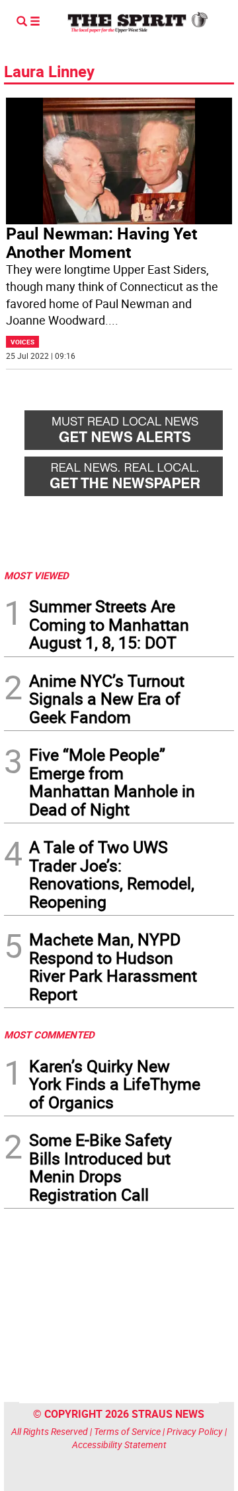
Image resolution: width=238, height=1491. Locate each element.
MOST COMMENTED (49, 1034)
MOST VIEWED (36, 575)
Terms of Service (127, 1431)
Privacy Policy (195, 1431)
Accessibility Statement (119, 1444)
